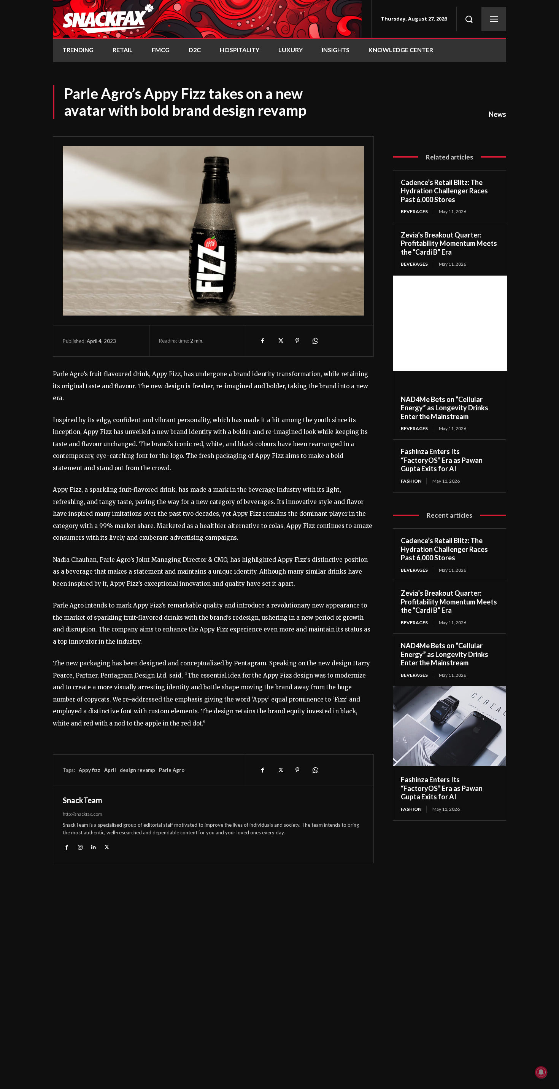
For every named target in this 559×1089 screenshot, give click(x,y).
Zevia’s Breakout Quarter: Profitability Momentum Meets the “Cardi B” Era (449, 243)
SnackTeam (82, 800)
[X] (279, 340)
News (497, 114)
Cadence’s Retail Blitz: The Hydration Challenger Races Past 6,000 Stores (444, 191)
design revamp (137, 770)
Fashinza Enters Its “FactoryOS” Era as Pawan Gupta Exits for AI (442, 460)
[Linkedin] (93, 847)
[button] (469, 19)
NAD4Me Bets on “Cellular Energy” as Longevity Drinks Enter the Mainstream (444, 408)
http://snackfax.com (82, 814)
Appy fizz (89, 770)
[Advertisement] (450, 323)
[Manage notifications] (541, 1072)
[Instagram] (80, 847)
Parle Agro (171, 770)
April (110, 770)
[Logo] (207, 19)
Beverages (414, 211)
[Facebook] (262, 340)
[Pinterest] (297, 340)
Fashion (411, 481)
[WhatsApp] (314, 340)
